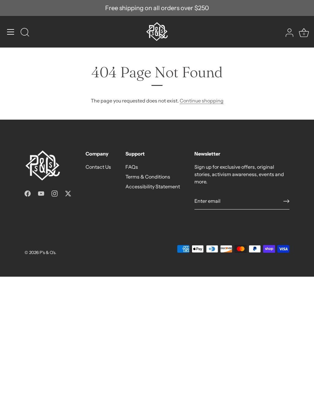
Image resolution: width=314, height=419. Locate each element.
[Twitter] (68, 193)
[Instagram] (55, 193)
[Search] (25, 33)
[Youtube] (41, 193)
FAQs (131, 167)
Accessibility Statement (152, 186)
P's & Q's (47, 252)
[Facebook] (28, 193)
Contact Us (98, 167)
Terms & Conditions (147, 177)
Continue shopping (202, 101)
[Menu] (10, 32)
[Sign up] (286, 201)
